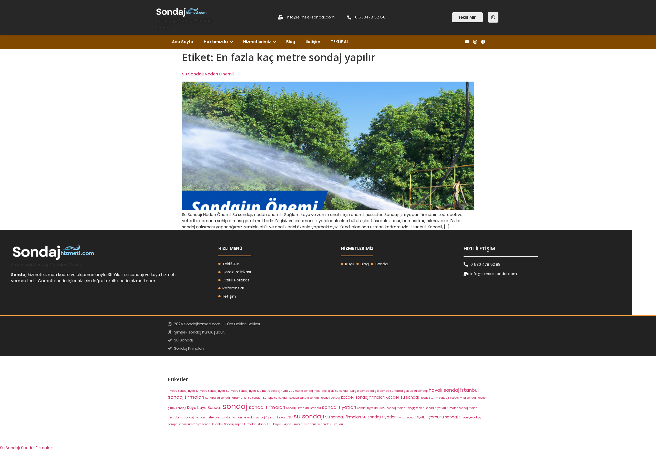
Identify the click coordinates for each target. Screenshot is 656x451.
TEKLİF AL (339, 41)
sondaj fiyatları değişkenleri (405, 408)
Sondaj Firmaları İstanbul (303, 408)
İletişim (313, 41)
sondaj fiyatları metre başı (202, 417)
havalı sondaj (444, 390)
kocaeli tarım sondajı (435, 398)
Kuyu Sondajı (209, 407)
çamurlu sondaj (443, 417)
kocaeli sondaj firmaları (363, 397)
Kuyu (191, 407)
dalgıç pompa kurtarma (386, 391)
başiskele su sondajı (335, 391)
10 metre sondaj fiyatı (210, 391)
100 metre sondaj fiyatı (272, 391)
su (290, 417)
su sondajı (309, 416)
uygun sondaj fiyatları (412, 417)
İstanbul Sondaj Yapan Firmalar (234, 424)
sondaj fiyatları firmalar (441, 408)
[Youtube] (467, 42)
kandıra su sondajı (218, 398)
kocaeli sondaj (330, 398)
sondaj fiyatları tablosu (271, 417)
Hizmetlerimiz (257, 41)
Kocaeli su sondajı (402, 397)
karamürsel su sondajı (247, 398)
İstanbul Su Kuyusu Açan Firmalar (280, 424)
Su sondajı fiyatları (379, 417)
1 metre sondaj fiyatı (181, 391)
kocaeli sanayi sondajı (304, 398)
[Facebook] (483, 42)
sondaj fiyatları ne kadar (238, 417)
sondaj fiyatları (339, 407)
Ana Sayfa (182, 41)
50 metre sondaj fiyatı (241, 391)
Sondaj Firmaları (37, 448)
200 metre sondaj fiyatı (305, 391)
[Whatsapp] (493, 17)
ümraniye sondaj (199, 424)
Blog (290, 41)
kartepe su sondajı (275, 398)
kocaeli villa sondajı (463, 398)
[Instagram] (475, 42)
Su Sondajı (10, 448)
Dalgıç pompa (359, 391)
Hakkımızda (216, 41)
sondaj (235, 406)
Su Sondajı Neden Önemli (208, 74)
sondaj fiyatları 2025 (371, 408)
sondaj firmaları (267, 407)
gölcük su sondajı (416, 391)
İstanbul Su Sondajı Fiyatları (323, 424)
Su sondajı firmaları (343, 417)
